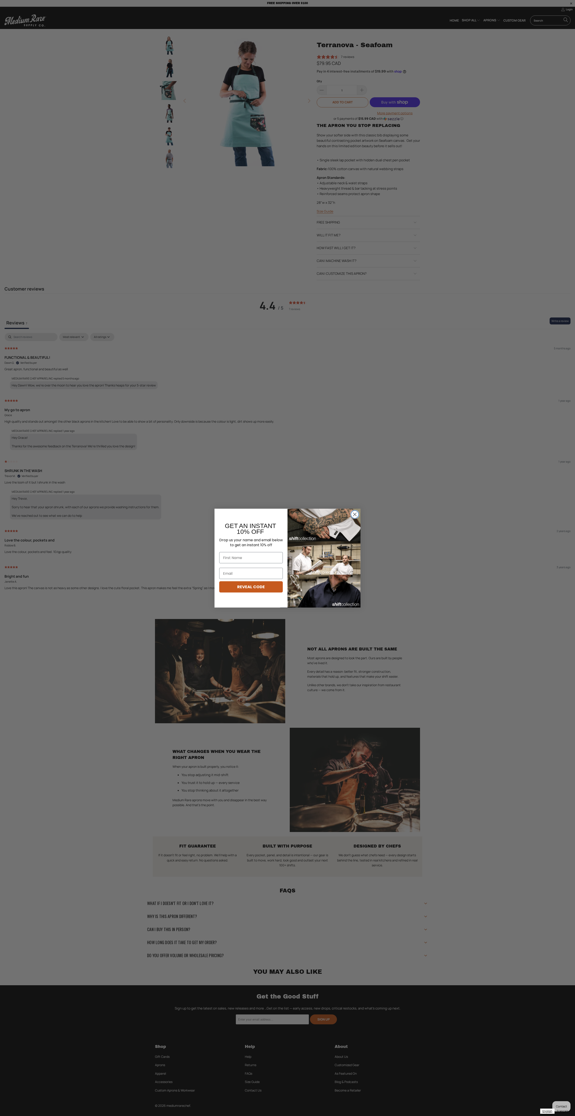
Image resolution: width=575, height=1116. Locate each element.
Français (562, 1111)
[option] (563, 1111)
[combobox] (547, 1111)
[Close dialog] (355, 514)
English (547, 1111)
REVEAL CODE (251, 587)
